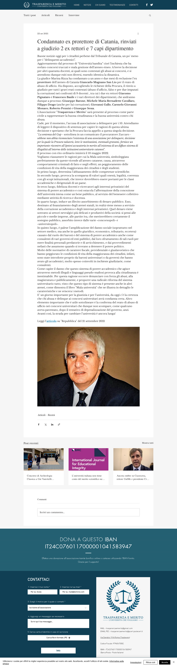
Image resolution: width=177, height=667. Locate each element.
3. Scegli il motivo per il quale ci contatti (46, 602)
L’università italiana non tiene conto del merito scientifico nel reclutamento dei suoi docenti (87, 477)
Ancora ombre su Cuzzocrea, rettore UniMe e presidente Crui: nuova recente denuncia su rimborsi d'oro (133, 477)
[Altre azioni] (138, 33)
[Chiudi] (173, 662)
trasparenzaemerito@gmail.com (119, 628)
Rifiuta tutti (150, 662)
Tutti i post (30, 15)
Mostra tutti (147, 443)
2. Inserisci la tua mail (70, 587)
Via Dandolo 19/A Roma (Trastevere (114, 637)
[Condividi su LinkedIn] (52, 424)
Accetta (165, 662)
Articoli (45, 15)
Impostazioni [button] (135, 662)
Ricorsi (59, 15)
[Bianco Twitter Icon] (151, 4)
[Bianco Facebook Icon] (147, 4)
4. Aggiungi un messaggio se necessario (46, 617)
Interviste (74, 15)
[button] (150, 15)
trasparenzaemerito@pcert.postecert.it (127, 631)
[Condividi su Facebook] (38, 424)
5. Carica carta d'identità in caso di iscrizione (48, 632)
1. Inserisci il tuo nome (38, 587)
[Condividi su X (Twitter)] (45, 424)
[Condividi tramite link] (59, 424)
